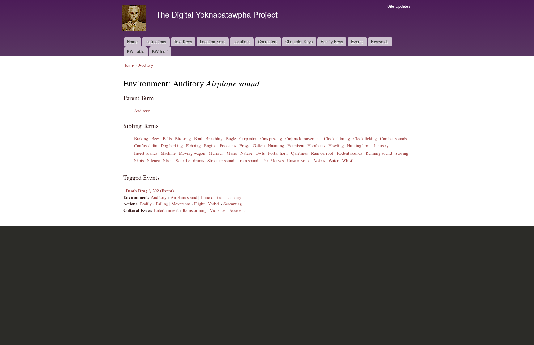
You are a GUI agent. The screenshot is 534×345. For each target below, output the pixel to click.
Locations (242, 41)
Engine (210, 146)
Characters (268, 41)
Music (232, 153)
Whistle (348, 160)
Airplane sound (184, 197)
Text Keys (183, 41)
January (234, 197)
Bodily (146, 204)
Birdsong (183, 138)
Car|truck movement (303, 138)
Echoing (193, 146)
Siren (167, 160)
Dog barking (172, 146)
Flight (199, 204)
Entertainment (166, 210)
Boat (198, 138)
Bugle (231, 138)
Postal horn (278, 153)
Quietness (299, 153)
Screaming (232, 204)
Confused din (145, 146)
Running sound (379, 153)
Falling (162, 204)
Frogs (244, 146)
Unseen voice (298, 160)
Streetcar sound (220, 160)
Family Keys (332, 41)
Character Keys (299, 41)
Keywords (380, 41)
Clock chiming (337, 138)
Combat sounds (393, 138)
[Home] (135, 18)
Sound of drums (190, 160)
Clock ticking (365, 138)
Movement (181, 204)
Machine (168, 153)
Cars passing (271, 138)
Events (357, 41)
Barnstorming (194, 210)
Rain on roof (322, 153)
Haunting (276, 146)
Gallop (259, 146)
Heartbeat (295, 146)
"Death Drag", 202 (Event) (148, 190)
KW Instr (160, 51)
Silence (153, 160)
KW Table (135, 51)
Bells (167, 138)
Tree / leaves (273, 160)
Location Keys (213, 41)
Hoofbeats (316, 146)
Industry (381, 146)
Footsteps (228, 146)
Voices (319, 160)
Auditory (145, 65)
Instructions (155, 41)
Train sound (248, 160)
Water (333, 160)
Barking (141, 138)
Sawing (401, 153)
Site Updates (398, 6)
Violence (217, 210)
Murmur (216, 153)
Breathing (214, 138)
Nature (246, 153)
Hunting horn (359, 146)
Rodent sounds (349, 153)
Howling (336, 146)
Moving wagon (192, 153)
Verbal (213, 204)
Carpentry (248, 138)
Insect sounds (145, 153)
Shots (139, 160)
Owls (260, 153)
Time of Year (212, 197)
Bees (155, 138)
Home (132, 41)
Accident (237, 210)
